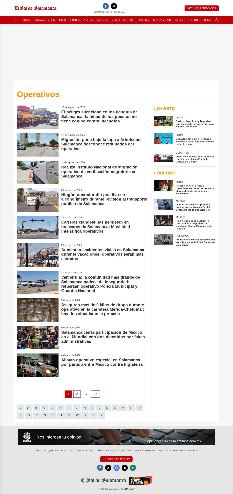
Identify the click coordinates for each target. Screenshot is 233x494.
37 (95, 394)
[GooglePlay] (133, 468)
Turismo (180, 20)
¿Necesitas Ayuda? (116, 459)
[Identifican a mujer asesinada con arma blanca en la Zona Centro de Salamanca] (163, 240)
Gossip (116, 20)
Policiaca (39, 20)
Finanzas (75, 20)
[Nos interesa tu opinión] (116, 437)
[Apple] (125, 468)
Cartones (103, 20)
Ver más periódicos (201, 8)
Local (26, 20)
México (52, 20)
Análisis (89, 20)
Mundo (63, 20)
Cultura (128, 20)
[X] (114, 6)
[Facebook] (106, 6)
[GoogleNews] (116, 468)
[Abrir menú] (16, 20)
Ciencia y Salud (162, 20)
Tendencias (143, 20)
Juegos (207, 20)
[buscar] (217, 20)
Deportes (194, 20)
